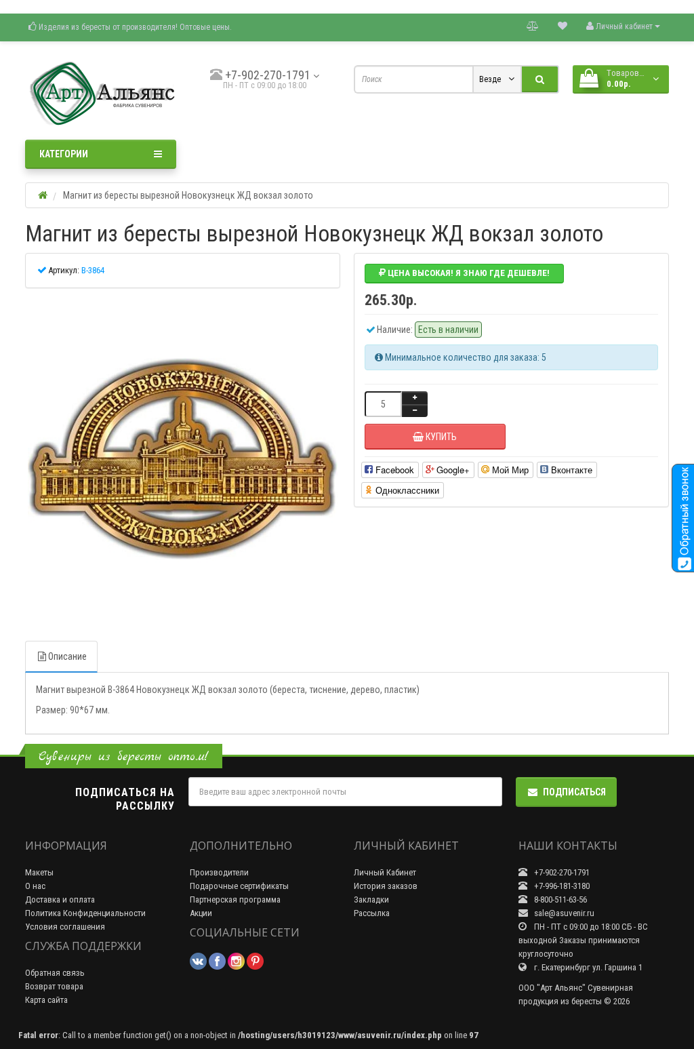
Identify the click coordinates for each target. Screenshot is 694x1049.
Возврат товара (54, 986)
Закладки (371, 899)
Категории (63, 154)
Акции (201, 913)
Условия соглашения (65, 927)
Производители (219, 872)
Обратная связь (55, 973)
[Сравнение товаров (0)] (533, 25)
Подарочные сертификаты (239, 886)
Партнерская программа (235, 899)
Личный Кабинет (385, 872)
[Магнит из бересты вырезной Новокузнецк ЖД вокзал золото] (182, 459)
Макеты (39, 872)
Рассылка (372, 913)
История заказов (385, 886)
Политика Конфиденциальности (85, 913)
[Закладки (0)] (562, 25)
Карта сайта (46, 1000)
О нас (35, 886)
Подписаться (574, 792)
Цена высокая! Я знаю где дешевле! (468, 273)
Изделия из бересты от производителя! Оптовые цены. (134, 27)
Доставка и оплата (60, 899)
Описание (67, 656)
